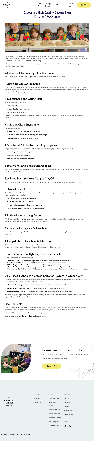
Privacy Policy (68, 415)
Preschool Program (55, 418)
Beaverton (37, 398)
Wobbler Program (54, 409)
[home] (10, 5)
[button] (23, 5)
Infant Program (54, 398)
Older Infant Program (52, 404)
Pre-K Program (54, 422)
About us (66, 398)
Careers (66, 407)
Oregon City (37, 402)
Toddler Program (54, 414)
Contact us (67, 402)
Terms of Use (68, 411)
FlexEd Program (54, 426)
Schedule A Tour (84, 5)
